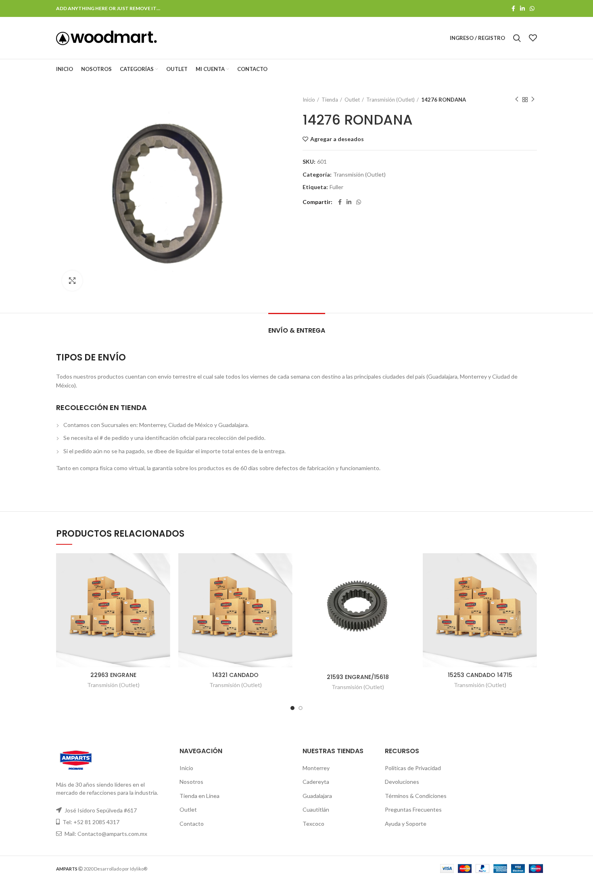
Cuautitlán (316, 809)
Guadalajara (317, 795)
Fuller (336, 187)
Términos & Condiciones (416, 795)
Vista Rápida (164, 584)
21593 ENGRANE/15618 (358, 677)
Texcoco (313, 823)
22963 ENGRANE (113, 675)
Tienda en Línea (199, 795)
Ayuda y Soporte (405, 823)
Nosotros (191, 781)
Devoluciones (402, 781)
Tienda (330, 99)
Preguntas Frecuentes (413, 809)
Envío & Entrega (296, 330)
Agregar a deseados (337, 139)
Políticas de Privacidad (413, 767)
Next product (533, 100)
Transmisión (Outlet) (390, 99)
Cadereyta (316, 781)
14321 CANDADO (235, 675)
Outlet (352, 99)
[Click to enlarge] (72, 281)
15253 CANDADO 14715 (480, 675)
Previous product (517, 100)
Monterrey (316, 767)
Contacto (192, 823)
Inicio (309, 99)
